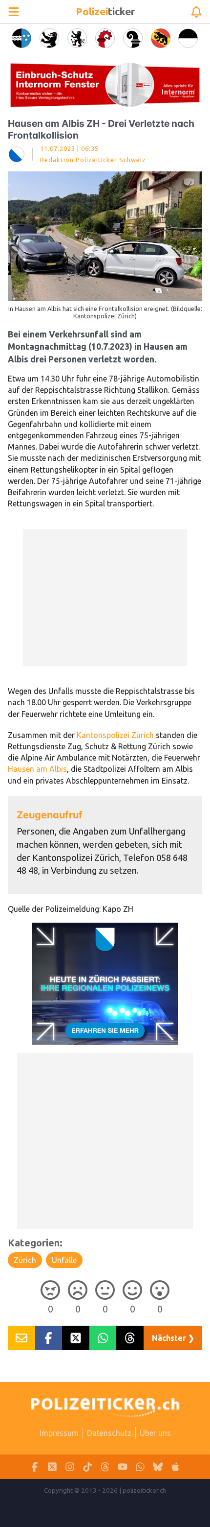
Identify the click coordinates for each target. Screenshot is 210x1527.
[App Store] (175, 1467)
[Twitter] (52, 1467)
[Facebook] (35, 1467)
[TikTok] (87, 1467)
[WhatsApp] (140, 1467)
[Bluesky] (158, 1467)
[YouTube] (122, 1467)
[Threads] (105, 1467)
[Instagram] (70, 1467)
